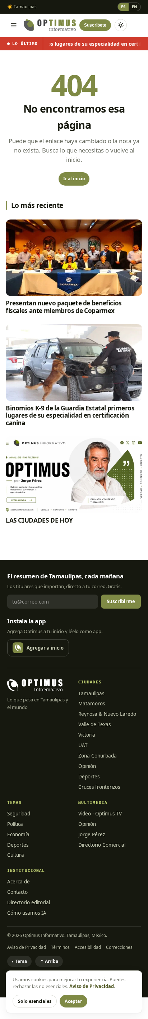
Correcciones (119, 947)
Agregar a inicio (45, 648)
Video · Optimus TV (100, 813)
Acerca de (18, 881)
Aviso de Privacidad (26, 947)
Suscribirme (121, 601)
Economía (18, 834)
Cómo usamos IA (26, 913)
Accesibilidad (88, 947)
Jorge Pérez (91, 834)
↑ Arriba (49, 961)
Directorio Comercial (101, 845)
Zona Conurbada (97, 755)
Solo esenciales (34, 1001)
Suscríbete (95, 25)
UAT (83, 745)
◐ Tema (19, 961)
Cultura (15, 855)
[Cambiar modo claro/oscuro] (121, 25)
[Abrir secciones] (13, 25)
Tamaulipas (91, 693)
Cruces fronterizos (99, 787)
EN (134, 6)
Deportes (89, 776)
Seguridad (18, 813)
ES (123, 6)
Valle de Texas (94, 724)
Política (15, 824)
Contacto (17, 892)
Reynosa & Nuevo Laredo (107, 714)
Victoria (86, 735)
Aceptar (73, 1001)
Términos (60, 947)
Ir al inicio (74, 179)
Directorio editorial (28, 902)
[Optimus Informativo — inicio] (50, 25)
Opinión (87, 766)
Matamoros (91, 703)
